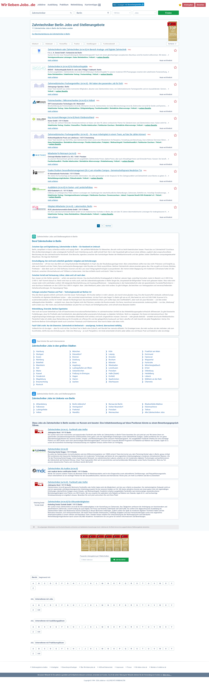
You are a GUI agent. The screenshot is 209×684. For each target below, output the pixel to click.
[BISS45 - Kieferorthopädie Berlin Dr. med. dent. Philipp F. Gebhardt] (39, 68)
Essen (38, 357)
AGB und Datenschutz (106, 667)
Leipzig (112, 354)
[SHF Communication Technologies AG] (39, 102)
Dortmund (149, 354)
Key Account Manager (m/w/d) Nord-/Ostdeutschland (71, 117)
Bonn (74, 362)
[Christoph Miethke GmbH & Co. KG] (39, 155)
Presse (129, 667)
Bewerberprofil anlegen (69, 667)
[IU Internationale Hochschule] (39, 172)
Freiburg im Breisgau (80, 373)
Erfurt (147, 368)
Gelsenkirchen (78, 371)
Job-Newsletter (121, 560)
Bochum (112, 360)
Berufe (34, 577)
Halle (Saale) (114, 373)
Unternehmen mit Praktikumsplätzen (49, 642)
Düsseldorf (76, 354)
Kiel (37, 368)
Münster (112, 362)
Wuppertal (149, 360)
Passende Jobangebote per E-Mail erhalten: (94, 556)
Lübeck (148, 376)
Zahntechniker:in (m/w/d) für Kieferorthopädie (68, 66)
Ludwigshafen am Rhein (82, 368)
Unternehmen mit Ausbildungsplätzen (50, 621)
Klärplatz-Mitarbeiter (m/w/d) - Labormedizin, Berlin (70, 206)
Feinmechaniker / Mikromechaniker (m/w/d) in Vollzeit (71, 100)
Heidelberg (149, 373)
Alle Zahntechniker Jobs (155, 412)
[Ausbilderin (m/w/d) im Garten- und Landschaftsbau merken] (175, 188)
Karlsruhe (149, 362)
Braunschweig (42, 382)
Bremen (75, 357)
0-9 (39, 610)
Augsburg (76, 365)
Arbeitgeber (188, 5)
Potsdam (112, 371)
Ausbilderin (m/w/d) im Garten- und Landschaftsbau (70, 187)
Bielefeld (39, 362)
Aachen (75, 382)
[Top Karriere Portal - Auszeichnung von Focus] (104, 543)
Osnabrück (40, 376)
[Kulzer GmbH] (39, 119)
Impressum (119, 667)
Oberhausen (114, 382)
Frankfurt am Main (152, 351)
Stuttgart (40, 354)
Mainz (38, 371)
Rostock (39, 384)
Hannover (149, 357)
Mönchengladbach (152, 365)
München (76, 351)
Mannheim (40, 365)
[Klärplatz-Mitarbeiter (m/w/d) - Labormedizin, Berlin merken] (175, 207)
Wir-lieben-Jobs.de (141, 667)
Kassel (39, 373)
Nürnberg (40, 360)
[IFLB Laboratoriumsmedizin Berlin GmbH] (39, 208)
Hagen (75, 376)
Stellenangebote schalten (39, 667)
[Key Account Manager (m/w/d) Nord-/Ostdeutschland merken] (175, 118)
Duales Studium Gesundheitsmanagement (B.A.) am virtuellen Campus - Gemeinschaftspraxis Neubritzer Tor (95, 170)
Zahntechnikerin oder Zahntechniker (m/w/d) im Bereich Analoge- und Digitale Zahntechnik (87, 49)
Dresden (112, 357)
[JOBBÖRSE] (18, 4)
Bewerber (200, 5)
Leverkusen (113, 368)
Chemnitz (149, 382)
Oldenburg (149, 371)
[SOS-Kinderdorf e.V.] (39, 189)
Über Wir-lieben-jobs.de (88, 667)
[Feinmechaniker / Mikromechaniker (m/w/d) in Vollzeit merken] (175, 101)
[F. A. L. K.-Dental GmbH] (39, 51)
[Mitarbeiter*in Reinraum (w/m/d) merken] (175, 154)
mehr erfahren (53, 60)
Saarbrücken (114, 379)
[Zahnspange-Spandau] (39, 85)
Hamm (75, 379)
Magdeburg (41, 379)
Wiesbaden (113, 365)
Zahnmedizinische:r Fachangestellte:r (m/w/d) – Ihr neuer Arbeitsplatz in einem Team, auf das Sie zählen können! (97, 134)
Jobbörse (102, 680)
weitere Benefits (103, 57)
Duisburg (76, 360)
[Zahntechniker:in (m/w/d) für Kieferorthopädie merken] (175, 67)
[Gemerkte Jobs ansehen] (180, 5)
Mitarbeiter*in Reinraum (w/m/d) (62, 153)
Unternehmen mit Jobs (44, 599)
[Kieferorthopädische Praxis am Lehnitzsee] (39, 136)
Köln (110, 351)
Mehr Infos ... (167, 675)
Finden (168, 12)
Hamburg (40, 351)
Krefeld (112, 376)
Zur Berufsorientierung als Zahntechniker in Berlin (51, 34)
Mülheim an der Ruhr (153, 379)
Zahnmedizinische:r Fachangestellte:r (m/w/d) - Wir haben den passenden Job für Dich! (85, 83)
